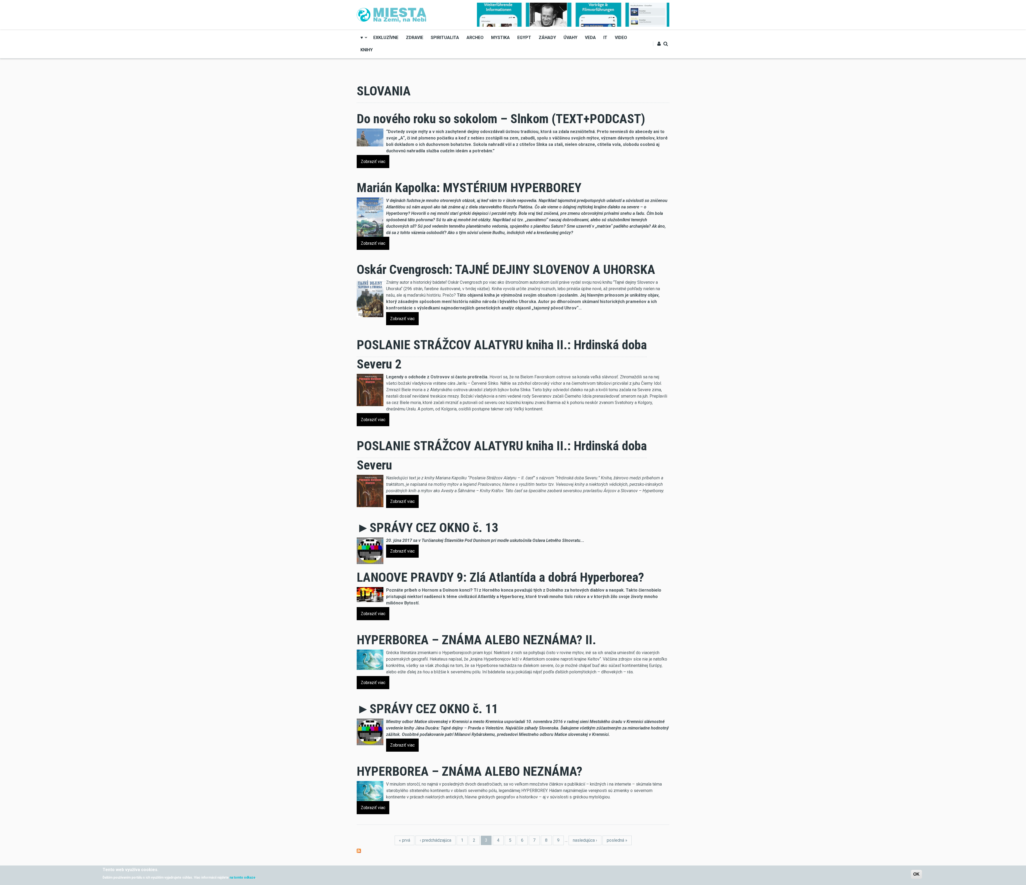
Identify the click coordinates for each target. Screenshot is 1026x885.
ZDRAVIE (414, 37)
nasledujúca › (585, 840)
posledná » (617, 840)
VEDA (590, 37)
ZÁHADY (547, 37)
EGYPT (524, 37)
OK (916, 874)
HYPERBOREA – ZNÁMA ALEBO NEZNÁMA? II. (476, 639)
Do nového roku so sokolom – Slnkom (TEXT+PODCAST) (501, 118)
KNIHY (366, 49)
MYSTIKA (500, 37)
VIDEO (621, 37)
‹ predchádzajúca (435, 840)
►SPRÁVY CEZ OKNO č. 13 (427, 527)
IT (605, 37)
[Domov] (392, 14)
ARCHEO (475, 37)
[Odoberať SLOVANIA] (359, 850)
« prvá (404, 840)
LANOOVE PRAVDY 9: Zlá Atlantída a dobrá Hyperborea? (500, 577)
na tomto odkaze (242, 877)
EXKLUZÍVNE (385, 37)
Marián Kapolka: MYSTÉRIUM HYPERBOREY (469, 187)
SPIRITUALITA (445, 37)
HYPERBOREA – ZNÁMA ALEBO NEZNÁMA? (469, 771)
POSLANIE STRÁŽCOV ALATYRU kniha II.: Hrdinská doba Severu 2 (502, 354)
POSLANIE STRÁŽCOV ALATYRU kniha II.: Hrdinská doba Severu (502, 455)
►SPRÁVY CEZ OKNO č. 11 (427, 708)
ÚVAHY (570, 37)
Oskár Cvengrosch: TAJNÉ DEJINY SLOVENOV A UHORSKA (506, 269)
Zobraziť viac (373, 161)
